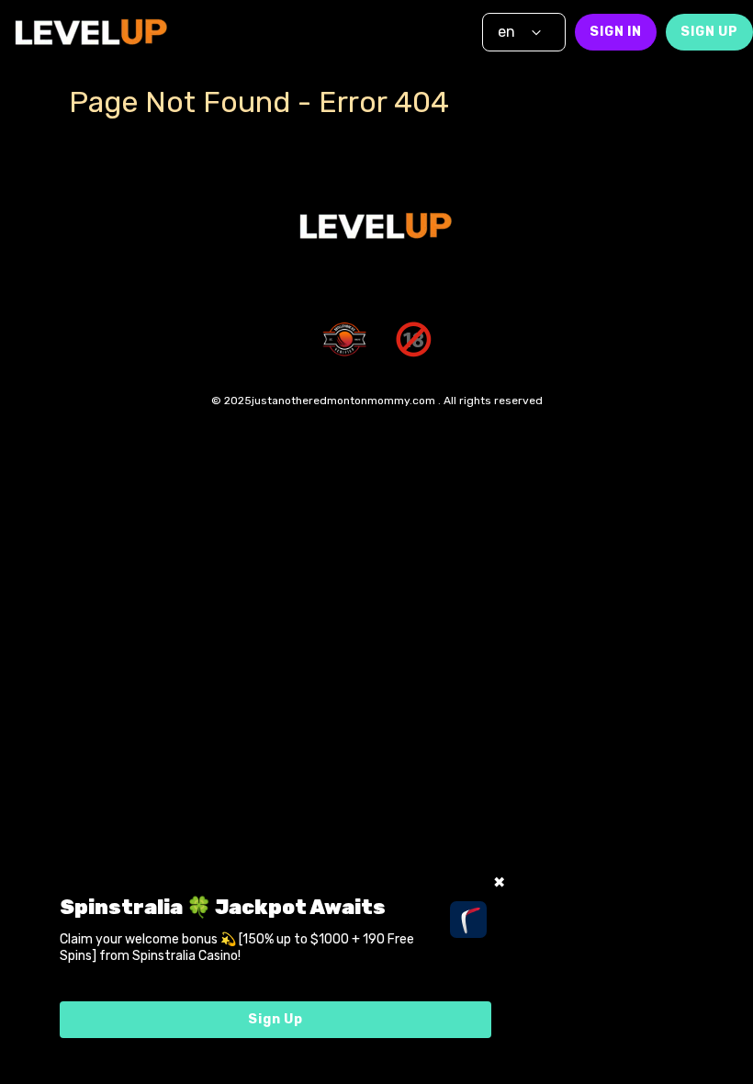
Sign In (616, 32)
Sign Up (709, 32)
